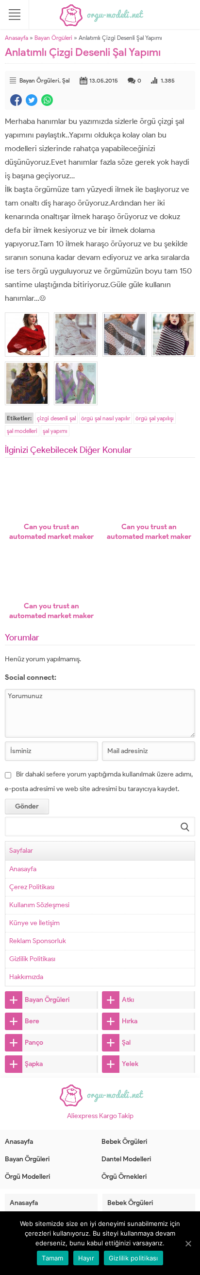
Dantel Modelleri (126, 1159)
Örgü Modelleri (27, 1176)
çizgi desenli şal (56, 418)
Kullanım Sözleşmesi (39, 905)
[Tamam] (188, 1243)
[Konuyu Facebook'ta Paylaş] (16, 100)
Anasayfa (16, 37)
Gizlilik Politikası (32, 959)
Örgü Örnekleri (124, 1176)
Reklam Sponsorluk (37, 941)
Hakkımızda (26, 977)
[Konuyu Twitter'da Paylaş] (31, 100)
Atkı (128, 1000)
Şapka (34, 1064)
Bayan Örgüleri (53, 37)
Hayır (86, 1258)
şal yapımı (55, 430)
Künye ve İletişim (34, 923)
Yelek (130, 1064)
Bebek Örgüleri (124, 1141)
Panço (34, 1042)
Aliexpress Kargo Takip (100, 1116)
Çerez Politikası (31, 887)
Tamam (52, 1258)
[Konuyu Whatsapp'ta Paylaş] (47, 100)
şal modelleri (22, 430)
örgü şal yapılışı (154, 418)
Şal (66, 80)
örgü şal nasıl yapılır (105, 418)
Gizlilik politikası (133, 1258)
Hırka (129, 1021)
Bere (32, 1021)
